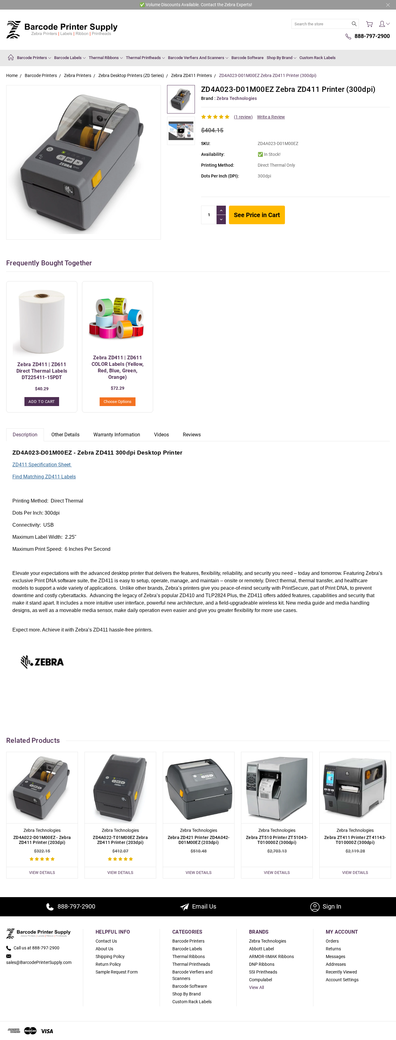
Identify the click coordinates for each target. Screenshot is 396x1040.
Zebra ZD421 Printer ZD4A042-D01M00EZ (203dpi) (199, 840)
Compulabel (260, 979)
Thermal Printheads (144, 57)
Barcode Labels (68, 57)
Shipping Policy (110, 956)
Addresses (336, 964)
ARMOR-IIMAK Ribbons (271, 956)
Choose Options (117, 401)
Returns (333, 948)
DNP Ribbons (261, 964)
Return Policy (108, 964)
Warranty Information (116, 435)
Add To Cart (41, 401)
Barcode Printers (32, 57)
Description (25, 435)
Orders (332, 941)
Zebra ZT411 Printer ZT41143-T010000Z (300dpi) (355, 840)
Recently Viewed (341, 971)
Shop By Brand (280, 57)
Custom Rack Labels (317, 57)
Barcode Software (247, 57)
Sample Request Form (117, 971)
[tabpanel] (42, 815)
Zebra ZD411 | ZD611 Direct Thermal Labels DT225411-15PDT (41, 371)
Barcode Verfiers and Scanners (196, 57)
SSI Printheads (263, 971)
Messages (335, 956)
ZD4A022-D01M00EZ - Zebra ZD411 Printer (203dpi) (42, 840)
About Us (104, 948)
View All (256, 987)
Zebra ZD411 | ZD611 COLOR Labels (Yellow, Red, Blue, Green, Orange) (118, 367)
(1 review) (243, 116)
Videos (161, 435)
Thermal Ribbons (104, 57)
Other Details (65, 435)
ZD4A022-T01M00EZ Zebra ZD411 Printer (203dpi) (120, 840)
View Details (42, 872)
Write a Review (271, 116)
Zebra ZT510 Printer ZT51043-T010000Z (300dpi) (277, 840)
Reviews (192, 435)
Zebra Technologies (267, 941)
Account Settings (342, 979)
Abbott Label (261, 948)
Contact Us (106, 941)
